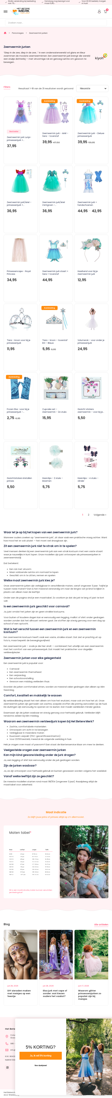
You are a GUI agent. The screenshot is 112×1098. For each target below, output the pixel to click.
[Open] (5, 11)
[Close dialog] (105, 1022)
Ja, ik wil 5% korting (32, 1055)
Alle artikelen (101, 924)
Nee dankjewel (33, 1065)
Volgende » (100, 514)
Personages (18, 33)
